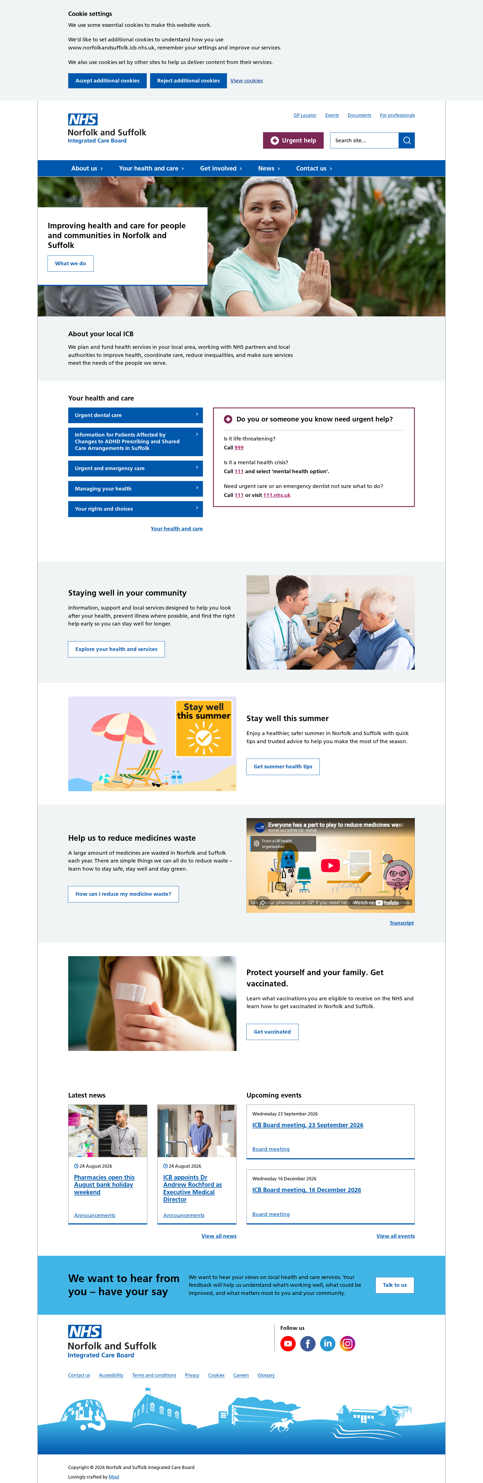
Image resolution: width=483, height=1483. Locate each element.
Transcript (402, 923)
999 (239, 447)
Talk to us (395, 1285)
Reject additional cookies (188, 80)
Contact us (311, 168)
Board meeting (271, 1149)
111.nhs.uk (277, 495)
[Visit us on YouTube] (288, 1343)
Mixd (114, 1477)
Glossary (266, 1375)
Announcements (94, 1215)
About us (84, 168)
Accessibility (111, 1375)
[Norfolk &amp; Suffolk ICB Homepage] (107, 128)
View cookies (246, 80)
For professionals (397, 115)
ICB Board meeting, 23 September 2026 (307, 1125)
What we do (70, 263)
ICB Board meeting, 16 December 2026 (306, 1190)
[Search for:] (364, 140)
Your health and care (148, 168)
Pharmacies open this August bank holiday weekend (104, 1184)
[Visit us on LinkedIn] (327, 1343)
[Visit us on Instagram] (347, 1343)
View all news (219, 1236)
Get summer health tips (283, 766)
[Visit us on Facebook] (308, 1343)
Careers (241, 1375)
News (266, 168)
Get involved (218, 168)
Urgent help (299, 140)
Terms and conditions (154, 1375)
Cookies (216, 1375)
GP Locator (305, 115)
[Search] (407, 140)
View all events (396, 1236)
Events (332, 115)
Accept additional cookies (107, 80)
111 (239, 471)
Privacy (192, 1375)
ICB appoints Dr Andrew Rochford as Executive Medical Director (192, 1188)
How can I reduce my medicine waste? (123, 894)
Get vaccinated (272, 1032)
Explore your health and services (116, 649)
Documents (359, 115)
